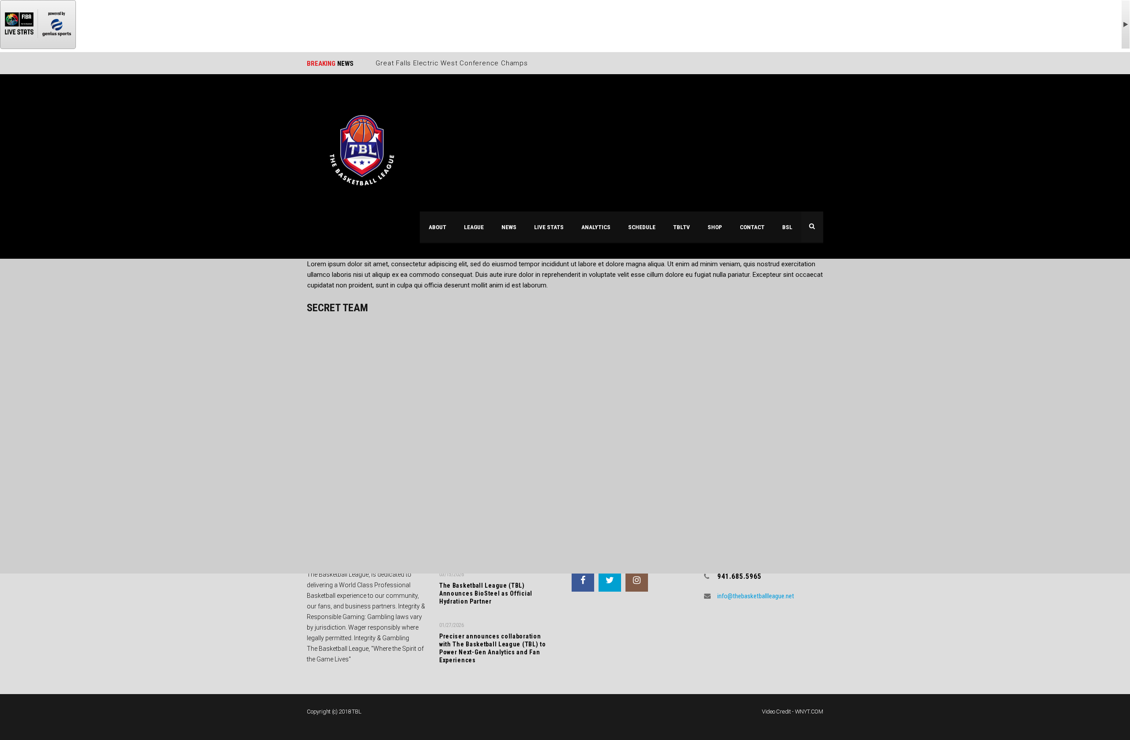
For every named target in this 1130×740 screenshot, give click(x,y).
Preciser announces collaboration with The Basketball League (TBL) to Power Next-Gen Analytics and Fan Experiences (492, 648)
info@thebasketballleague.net (755, 596)
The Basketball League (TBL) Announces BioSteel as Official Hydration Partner (485, 593)
